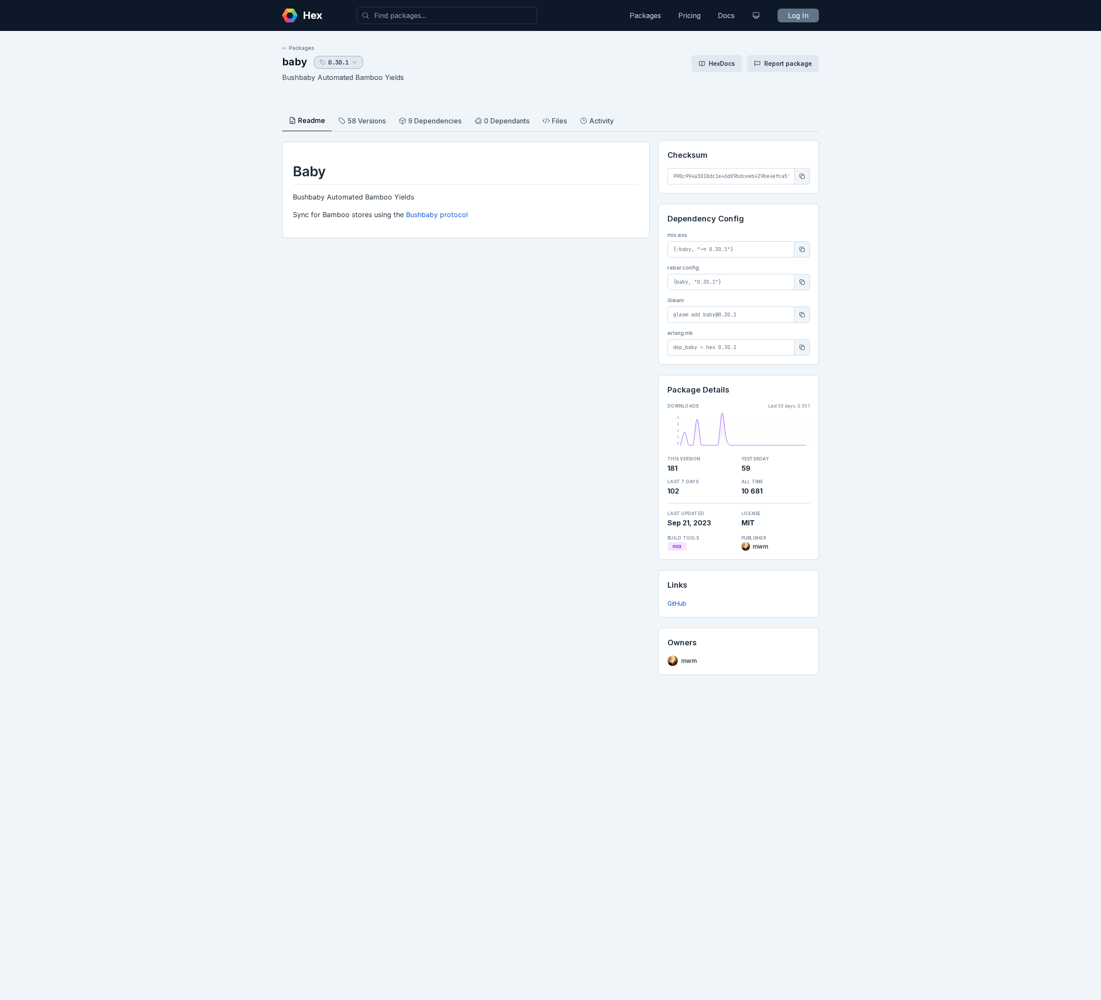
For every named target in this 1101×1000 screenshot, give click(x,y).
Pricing (689, 15)
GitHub (676, 603)
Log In (798, 15)
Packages (645, 15)
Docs (726, 15)
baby (294, 61)
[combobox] (447, 15)
